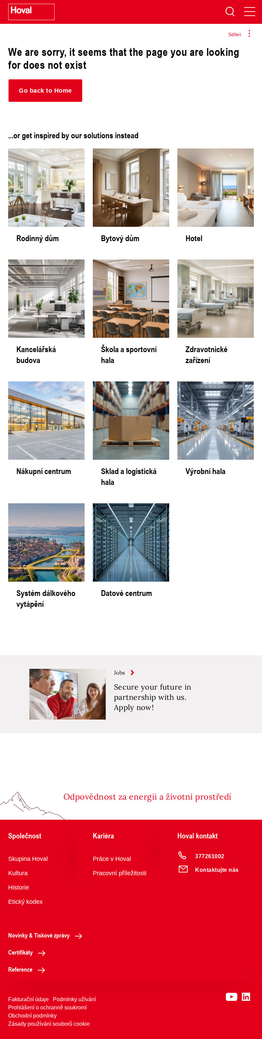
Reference (20, 969)
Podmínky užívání (74, 999)
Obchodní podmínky (32, 1016)
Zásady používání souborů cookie (49, 1024)
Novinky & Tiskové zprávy (39, 935)
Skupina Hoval (28, 858)
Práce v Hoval (112, 858)
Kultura (18, 873)
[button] (45, 90)
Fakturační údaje (28, 999)
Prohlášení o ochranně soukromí (47, 1007)
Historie (18, 887)
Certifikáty (20, 952)
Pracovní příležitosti (119, 873)
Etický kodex (25, 901)
